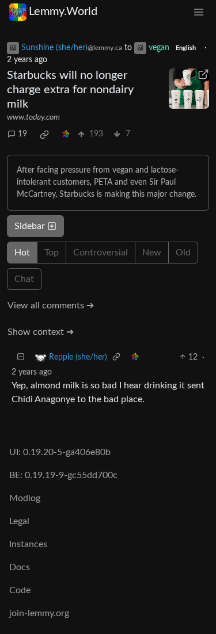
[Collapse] (21, 357)
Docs (19, 567)
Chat (24, 279)
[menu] (199, 11)
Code (20, 590)
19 (22, 134)
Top (51, 252)
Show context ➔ (40, 332)
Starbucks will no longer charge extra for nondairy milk (70, 90)
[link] (44, 135)
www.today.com (33, 117)
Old (183, 252)
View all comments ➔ (50, 305)
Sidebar (29, 226)
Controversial (100, 252)
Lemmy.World (63, 11)
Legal (19, 521)
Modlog (24, 498)
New (151, 252)
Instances (28, 544)
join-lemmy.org (39, 613)
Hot (22, 252)
